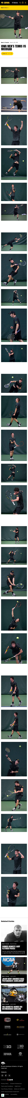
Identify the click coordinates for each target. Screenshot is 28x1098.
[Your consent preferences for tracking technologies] (2, 1095)
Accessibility (14, 1094)
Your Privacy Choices (7, 1089)
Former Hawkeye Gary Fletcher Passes (11, 947)
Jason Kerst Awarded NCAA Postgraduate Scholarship (13, 979)
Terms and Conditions (7, 1086)
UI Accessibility (5, 1094)
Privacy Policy (4, 1083)
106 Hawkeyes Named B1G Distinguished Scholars (12, 1007)
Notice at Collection (19, 1089)
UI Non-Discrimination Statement (10, 1091)
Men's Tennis (5, 42)
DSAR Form (18, 1086)
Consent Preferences (16, 1083)
